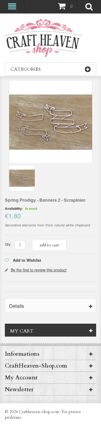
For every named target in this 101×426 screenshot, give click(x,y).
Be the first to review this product (39, 270)
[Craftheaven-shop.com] (43, 38)
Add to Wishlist (27, 260)
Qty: (8, 244)
